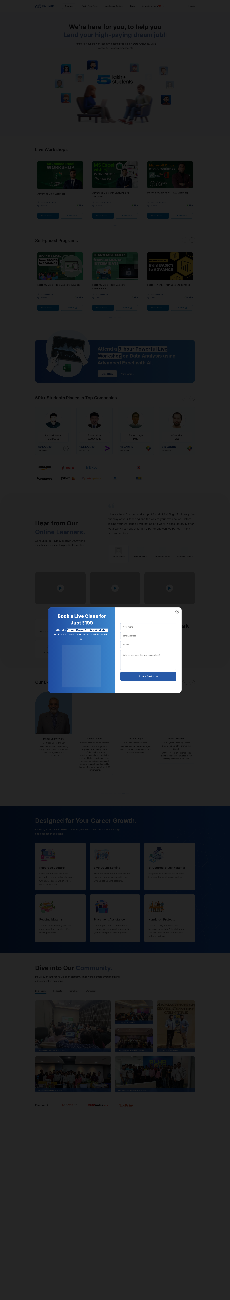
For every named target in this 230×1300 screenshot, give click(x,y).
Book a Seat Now (148, 676)
